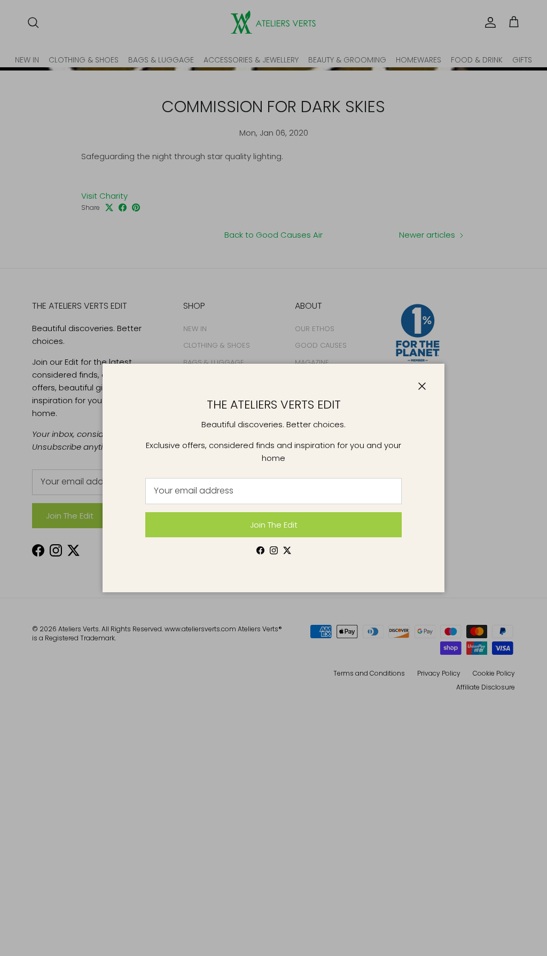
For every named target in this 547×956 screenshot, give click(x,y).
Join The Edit (274, 524)
